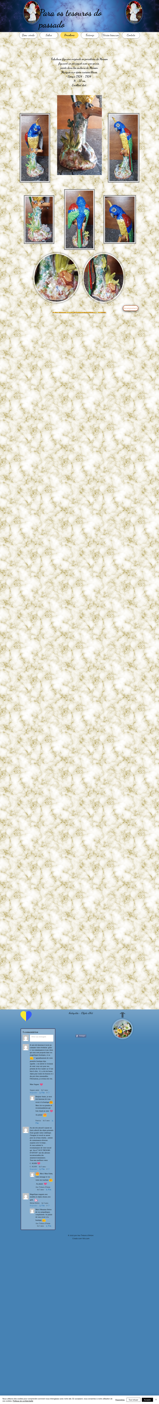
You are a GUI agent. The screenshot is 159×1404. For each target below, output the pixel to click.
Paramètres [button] (120, 1400)
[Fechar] (156, 1400)
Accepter (147, 1400)
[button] (99, 172)
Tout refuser (133, 1400)
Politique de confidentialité (23, 1401)
